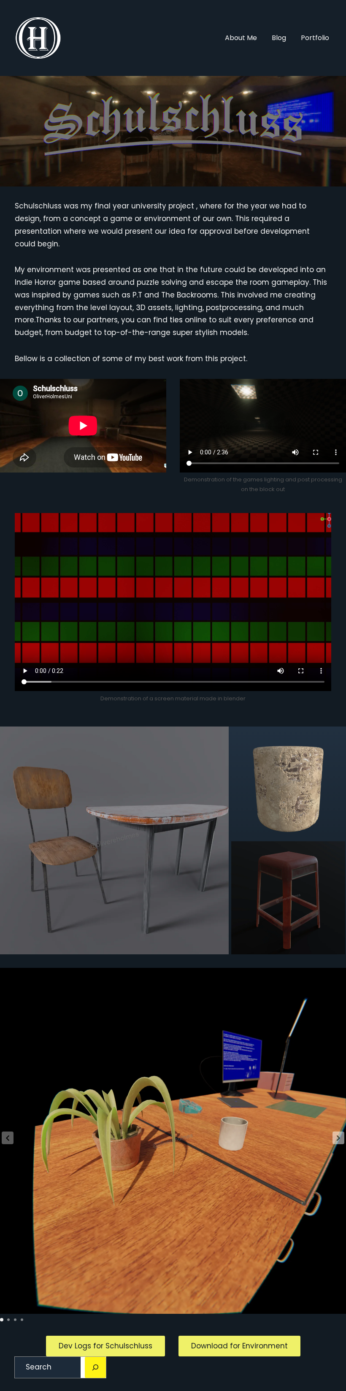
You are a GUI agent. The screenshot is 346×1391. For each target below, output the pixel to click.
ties (176, 320)
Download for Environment (239, 1346)
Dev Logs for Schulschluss (105, 1346)
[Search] (95, 1367)
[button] (338, 1138)
